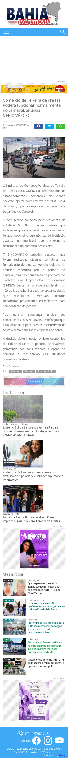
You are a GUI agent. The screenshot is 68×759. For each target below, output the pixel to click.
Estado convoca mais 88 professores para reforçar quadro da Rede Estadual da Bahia (46, 606)
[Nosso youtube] (59, 740)
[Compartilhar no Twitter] (49, 126)
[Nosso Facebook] (36, 740)
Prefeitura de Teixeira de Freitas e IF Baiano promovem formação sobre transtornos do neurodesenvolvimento (46, 627)
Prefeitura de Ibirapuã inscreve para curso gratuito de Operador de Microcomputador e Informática (33, 476)
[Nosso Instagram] (48, 740)
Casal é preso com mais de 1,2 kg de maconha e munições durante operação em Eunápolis (46, 662)
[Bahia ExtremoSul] (34, 13)
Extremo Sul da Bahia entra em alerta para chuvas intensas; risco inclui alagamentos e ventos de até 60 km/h (31, 431)
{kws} (62, 755)
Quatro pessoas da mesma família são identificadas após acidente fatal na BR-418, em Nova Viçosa (44, 588)
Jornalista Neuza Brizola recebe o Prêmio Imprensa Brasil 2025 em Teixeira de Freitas (31, 519)
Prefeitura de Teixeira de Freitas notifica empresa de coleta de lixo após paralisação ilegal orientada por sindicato (45, 647)
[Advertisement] (34, 59)
